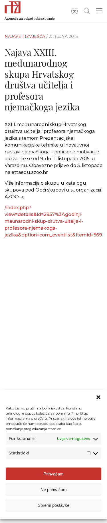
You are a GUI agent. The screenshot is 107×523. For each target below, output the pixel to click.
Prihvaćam (53, 473)
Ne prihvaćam (54, 489)
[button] (98, 397)
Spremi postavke (53, 505)
